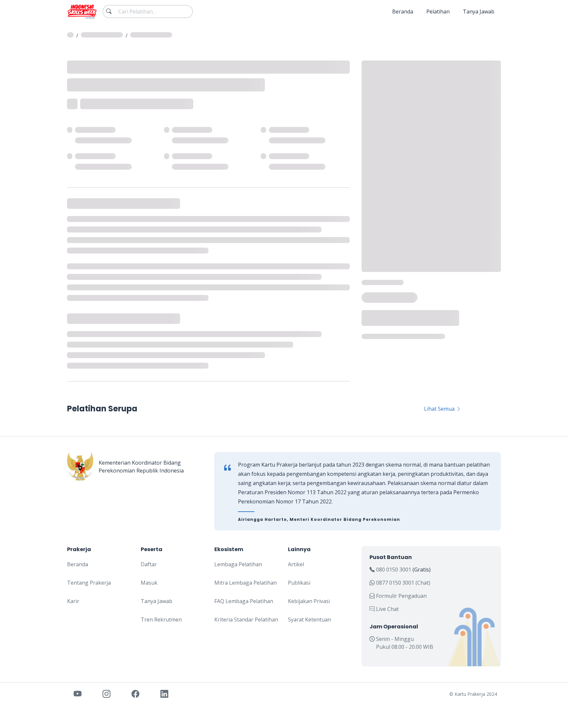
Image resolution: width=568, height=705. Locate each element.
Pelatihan (438, 11)
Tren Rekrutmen (161, 619)
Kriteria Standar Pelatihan (246, 619)
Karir (73, 601)
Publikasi (299, 582)
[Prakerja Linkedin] (164, 693)
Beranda (402, 11)
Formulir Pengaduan (401, 595)
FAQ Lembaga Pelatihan (243, 601)
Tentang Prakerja (89, 582)
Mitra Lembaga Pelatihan (245, 582)
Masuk (149, 582)
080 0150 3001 (393, 569)
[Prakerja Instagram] (106, 693)
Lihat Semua (440, 408)
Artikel (296, 564)
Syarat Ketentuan (309, 619)
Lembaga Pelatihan (238, 564)
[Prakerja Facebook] (135, 693)
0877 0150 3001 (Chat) (402, 582)
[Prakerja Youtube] (77, 693)
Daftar (149, 564)
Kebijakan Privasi (309, 601)
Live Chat (387, 609)
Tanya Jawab (478, 11)
